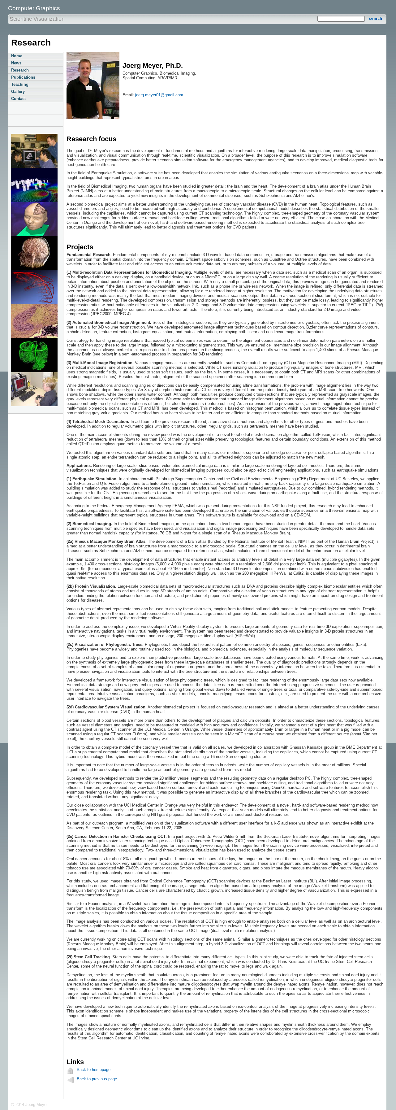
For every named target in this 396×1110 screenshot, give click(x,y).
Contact (18, 98)
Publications (23, 77)
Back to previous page (97, 1079)
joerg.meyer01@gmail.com (159, 95)
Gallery (18, 91)
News (16, 63)
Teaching (19, 84)
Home (16, 56)
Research (20, 70)
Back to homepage (93, 1069)
